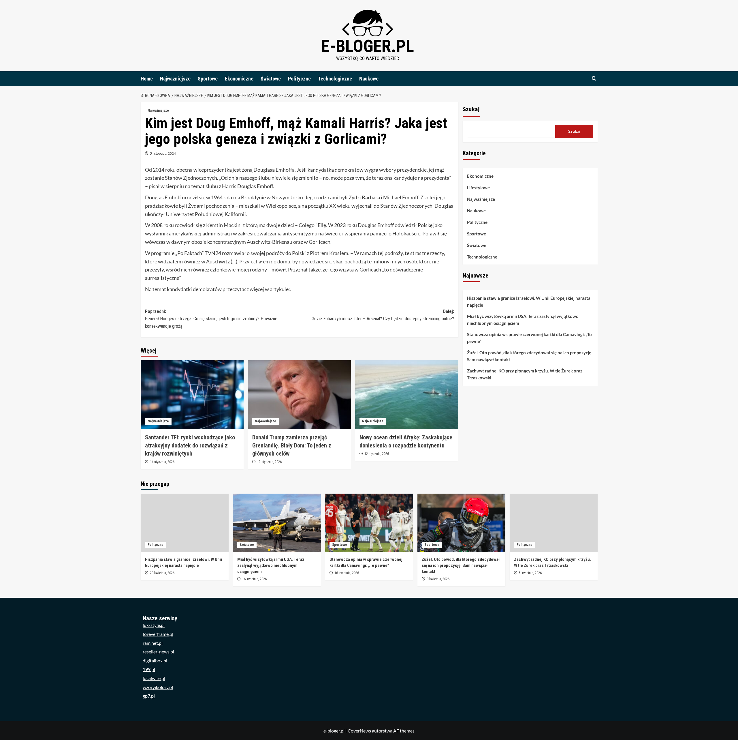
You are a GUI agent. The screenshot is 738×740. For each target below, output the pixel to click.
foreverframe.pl (158, 634)
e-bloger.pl (367, 46)
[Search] (594, 79)
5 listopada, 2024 (163, 153)
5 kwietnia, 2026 (530, 573)
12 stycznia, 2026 (376, 454)
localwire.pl (154, 678)
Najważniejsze (175, 79)
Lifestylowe (478, 187)
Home (147, 79)
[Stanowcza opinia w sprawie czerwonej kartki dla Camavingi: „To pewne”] (369, 523)
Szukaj (471, 109)
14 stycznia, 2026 (162, 462)
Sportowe (208, 79)
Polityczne (299, 79)
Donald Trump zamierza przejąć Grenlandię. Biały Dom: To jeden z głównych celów (291, 445)
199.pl (149, 669)
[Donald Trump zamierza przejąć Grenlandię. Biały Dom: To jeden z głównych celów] (299, 394)
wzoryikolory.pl (158, 687)
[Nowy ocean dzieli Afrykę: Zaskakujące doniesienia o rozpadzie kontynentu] (406, 394)
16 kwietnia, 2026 (254, 579)
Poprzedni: (211, 319)
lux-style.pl (154, 625)
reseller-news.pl (158, 651)
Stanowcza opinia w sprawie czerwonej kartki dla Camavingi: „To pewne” (529, 338)
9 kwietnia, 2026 (438, 579)
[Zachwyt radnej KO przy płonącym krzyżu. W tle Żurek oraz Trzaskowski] (554, 523)
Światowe (271, 79)
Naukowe (369, 79)
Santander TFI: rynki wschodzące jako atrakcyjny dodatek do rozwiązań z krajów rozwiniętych (190, 445)
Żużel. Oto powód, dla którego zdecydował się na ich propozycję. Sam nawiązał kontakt (529, 356)
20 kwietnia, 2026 (162, 573)
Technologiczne (335, 79)
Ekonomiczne (239, 79)
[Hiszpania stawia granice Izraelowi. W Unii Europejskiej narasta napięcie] (185, 523)
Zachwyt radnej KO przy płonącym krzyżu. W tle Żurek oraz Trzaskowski (524, 374)
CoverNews (359, 730)
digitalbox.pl (155, 660)
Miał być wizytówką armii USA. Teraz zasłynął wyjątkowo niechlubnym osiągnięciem (523, 320)
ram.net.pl (153, 643)
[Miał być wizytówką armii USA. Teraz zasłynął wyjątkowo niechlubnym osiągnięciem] (277, 523)
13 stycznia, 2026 (269, 462)
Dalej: (383, 315)
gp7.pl (149, 695)
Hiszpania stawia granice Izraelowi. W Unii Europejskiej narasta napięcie (528, 302)
